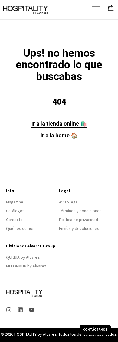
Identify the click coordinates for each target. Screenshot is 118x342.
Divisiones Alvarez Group (30, 246)
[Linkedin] (20, 310)
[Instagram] (8, 310)
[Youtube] (31, 310)
